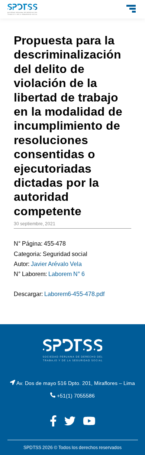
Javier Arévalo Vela (56, 264)
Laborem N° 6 (66, 274)
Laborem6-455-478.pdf (74, 294)
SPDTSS (32, 447)
